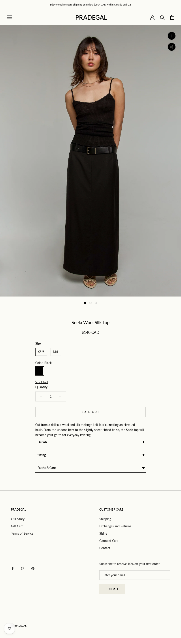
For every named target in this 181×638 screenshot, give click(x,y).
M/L (56, 352)
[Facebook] (12, 568)
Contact (104, 548)
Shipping (105, 519)
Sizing (103, 533)
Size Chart (41, 382)
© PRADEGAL (18, 625)
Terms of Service (22, 533)
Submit (112, 589)
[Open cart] (172, 17)
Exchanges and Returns (115, 526)
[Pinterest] (32, 568)
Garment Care (108, 541)
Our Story (18, 519)
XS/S (41, 352)
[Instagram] (22, 568)
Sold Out (90, 412)
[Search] (162, 17)
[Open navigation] (9, 17)
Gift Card (17, 526)
